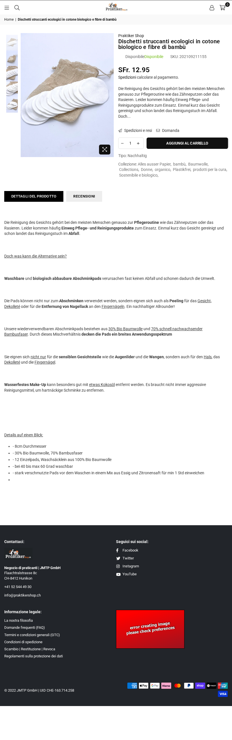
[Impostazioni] (212, 7)
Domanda (170, 130)
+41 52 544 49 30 (17, 587)
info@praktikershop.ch (22, 595)
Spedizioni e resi (137, 130)
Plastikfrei (181, 169)
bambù (179, 164)
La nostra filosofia (18, 620)
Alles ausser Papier (154, 164)
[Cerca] (17, 7)
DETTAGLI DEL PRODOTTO (33, 196)
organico (162, 169)
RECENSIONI (84, 196)
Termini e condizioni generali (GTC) (32, 635)
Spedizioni (127, 77)
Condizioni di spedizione (23, 642)
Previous (26, 95)
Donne (146, 169)
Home (9, 20)
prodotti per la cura (209, 169)
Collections (128, 169)
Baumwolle (198, 164)
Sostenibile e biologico (138, 175)
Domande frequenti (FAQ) (24, 627)
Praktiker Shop (131, 35)
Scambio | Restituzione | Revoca (29, 649)
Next (109, 95)
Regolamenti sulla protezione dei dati (33, 656)
